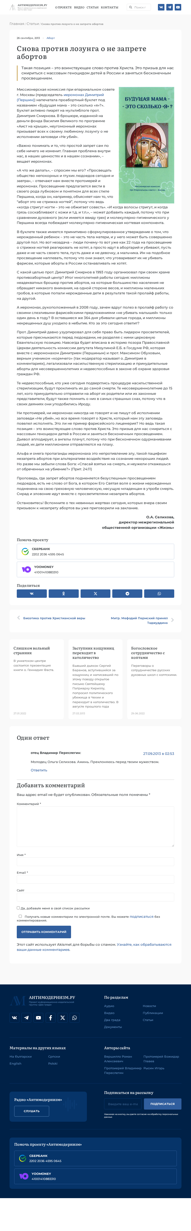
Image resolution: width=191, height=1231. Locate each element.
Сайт (20, 890)
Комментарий (29, 803)
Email (22, 872)
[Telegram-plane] (169, 7)
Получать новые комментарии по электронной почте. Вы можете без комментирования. (88, 918)
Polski (53, 1063)
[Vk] (161, 7)
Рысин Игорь (153, 1068)
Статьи (93, 7)
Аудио (109, 1006)
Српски (54, 1056)
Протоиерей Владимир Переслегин (123, 1070)
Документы (113, 1027)
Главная (17, 23)
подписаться (141, 916)
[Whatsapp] (74, 1018)
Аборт (51, 38)
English (15, 1063)
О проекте (63, 7)
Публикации (153, 1013)
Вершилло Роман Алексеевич (118, 1059)
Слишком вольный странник (32, 650)
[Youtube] (178, 7)
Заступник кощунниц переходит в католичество (93, 652)
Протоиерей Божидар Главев (161, 1059)
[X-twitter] (63, 1018)
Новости (149, 1006)
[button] (32, 593)
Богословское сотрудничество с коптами (148, 652)
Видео (79, 7)
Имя (21, 854)
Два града (112, 1020)
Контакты (110, 7)
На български (21, 1056)
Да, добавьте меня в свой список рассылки (55, 908)
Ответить (39, 770)
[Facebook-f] (50, 1018)
